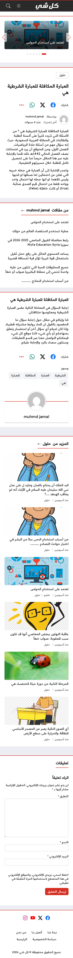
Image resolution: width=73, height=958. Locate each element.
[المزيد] (21, 105)
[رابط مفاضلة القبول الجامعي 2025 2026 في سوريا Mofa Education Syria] (36, 242)
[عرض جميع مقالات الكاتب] (64, 119)
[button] (44, 54)
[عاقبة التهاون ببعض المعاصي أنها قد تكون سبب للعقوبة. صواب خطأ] (36, 624)
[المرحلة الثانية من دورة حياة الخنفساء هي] (36, 672)
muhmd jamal (34, 116)
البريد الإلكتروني (58, 856)
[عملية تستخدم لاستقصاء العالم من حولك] (36, 231)
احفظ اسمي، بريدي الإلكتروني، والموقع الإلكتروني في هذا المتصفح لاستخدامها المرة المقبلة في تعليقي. (38, 879)
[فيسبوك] (53, 105)
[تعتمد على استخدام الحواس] (36, 35)
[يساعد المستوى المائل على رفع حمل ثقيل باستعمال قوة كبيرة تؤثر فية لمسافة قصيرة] (36, 255)
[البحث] (8, 6)
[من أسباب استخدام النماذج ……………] (36, 280)
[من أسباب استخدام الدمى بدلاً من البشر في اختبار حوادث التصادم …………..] (36, 529)
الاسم (64, 842)
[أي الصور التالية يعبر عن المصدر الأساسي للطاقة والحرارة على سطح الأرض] (36, 719)
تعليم (47, 594)
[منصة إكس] (42, 105)
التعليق (63, 796)
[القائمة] (18, 6)
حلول (62, 75)
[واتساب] (32, 105)
